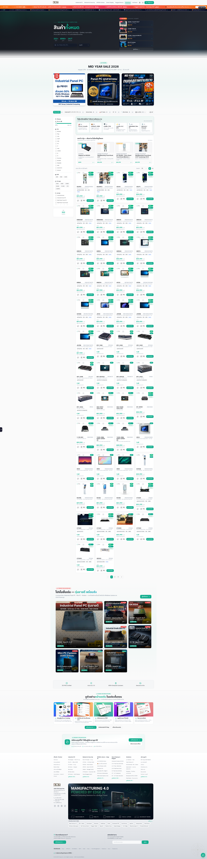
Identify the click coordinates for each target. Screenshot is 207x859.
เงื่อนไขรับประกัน (144, 767)
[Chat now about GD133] (118, 294)
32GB (57, 183)
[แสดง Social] (1, 429)
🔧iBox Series (126, 112)
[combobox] (84, 45)
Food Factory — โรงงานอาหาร (132, 778)
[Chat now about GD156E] (78, 326)
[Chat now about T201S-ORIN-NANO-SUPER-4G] (98, 449)
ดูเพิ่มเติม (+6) (86, 776)
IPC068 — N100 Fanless (88, 764)
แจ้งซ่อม (142, 764)
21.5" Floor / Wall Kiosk (116, 766)
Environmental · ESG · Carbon (132, 764)
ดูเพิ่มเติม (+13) (71, 776)
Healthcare (103, 823)
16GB (65, 177)
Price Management (96, 848)
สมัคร (145, 842)
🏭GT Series (103, 112)
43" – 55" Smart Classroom (117, 776)
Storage (59, 181)
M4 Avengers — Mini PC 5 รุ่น (74, 760)
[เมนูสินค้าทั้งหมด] (140, 2)
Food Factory (124, 823)
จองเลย (30, 7)
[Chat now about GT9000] (78, 569)
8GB (61, 177)
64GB (62, 183)
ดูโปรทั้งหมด (135, 49)
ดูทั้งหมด (150, 821)
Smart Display (110, 2)
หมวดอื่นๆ (140, 112)
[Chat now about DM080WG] (98, 232)
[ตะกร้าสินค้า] (142, 2)
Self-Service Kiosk (85, 826)
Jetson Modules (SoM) (101, 766)
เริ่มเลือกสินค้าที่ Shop (103, 727)
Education (96, 823)
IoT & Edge (125, 826)
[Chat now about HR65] (118, 478)
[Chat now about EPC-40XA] (78, 418)
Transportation (139, 823)
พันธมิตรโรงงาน (57, 764)
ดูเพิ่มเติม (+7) (100, 778)
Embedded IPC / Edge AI (102, 771)
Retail (109, 823)
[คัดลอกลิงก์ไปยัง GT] (118, 112)
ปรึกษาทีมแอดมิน (117, 727)
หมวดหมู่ (58, 193)
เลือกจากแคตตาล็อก (135, 744)
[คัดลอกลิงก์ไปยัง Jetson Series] (96, 112)
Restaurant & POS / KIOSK (131, 776)
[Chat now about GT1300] (78, 539)
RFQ (84, 200)
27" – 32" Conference (116, 773)
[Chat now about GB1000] (98, 570)
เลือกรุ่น (62, 7)
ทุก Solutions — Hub (130, 760)
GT (114, 112)
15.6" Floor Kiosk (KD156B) (117, 763)
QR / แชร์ (203, 7)
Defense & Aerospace (74, 826)
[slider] (56, 123)
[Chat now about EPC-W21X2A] (98, 387)
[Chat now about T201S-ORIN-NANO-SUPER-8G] (118, 449)
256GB (57, 186)
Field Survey (147, 823)
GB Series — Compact (72, 767)
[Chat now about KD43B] (118, 507)
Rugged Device (119, 2)
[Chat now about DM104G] (137, 232)
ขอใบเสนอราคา (165, 7)
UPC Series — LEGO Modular (74, 774)
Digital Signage (117, 826)
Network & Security (89, 2)
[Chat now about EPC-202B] (118, 356)
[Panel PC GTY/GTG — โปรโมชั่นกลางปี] (103, 89)
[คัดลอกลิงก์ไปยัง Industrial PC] (83, 112)
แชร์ (152, 112)
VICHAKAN (74, 848)
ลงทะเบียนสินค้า (144, 762)
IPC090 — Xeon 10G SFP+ (88, 767)
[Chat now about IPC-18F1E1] (137, 416)
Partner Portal (56, 767)
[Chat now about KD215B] (78, 507)
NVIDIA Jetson (100, 2)
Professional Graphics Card (102, 776)
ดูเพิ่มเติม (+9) (129, 780)
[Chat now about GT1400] (98, 539)
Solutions (128, 2)
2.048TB (58, 189)
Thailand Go (114, 848)
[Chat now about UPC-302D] (137, 356)
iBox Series (70, 769)
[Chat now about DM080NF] (78, 232)
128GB (67, 183)
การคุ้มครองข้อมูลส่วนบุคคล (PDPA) (63, 853)
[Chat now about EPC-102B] (98, 356)
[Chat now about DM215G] (98, 294)
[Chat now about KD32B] (98, 507)
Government (89, 823)
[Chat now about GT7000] (137, 539)
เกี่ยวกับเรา (56, 760)
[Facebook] (55, 806)
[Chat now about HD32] (137, 447)
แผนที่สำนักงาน (58, 802)
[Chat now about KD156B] (137, 478)
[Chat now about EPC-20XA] (137, 387)
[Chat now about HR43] (78, 478)
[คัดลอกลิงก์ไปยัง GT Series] (110, 112)
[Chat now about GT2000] (118, 539)
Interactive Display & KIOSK (117, 761)
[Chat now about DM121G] (78, 263)
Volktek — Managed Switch (88, 769)
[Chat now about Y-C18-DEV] (78, 447)
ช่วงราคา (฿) (59, 121)
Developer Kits (100, 768)
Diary (88, 848)
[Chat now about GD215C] (78, 200)
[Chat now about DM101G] (118, 232)
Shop (63, 848)
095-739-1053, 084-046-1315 (59, 800)
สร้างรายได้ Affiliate (57, 769)
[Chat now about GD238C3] (98, 200)
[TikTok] (65, 806)
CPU (58, 129)
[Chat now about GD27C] (137, 199)
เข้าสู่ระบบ (150, 2)
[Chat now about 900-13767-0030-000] (98, 418)
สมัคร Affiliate (56, 772)
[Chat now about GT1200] (137, 509)
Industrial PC (79, 2)
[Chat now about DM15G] (98, 263)
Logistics (131, 823)
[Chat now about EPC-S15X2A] (118, 387)
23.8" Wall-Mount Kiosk (116, 768)
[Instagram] (61, 806)
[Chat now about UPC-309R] (78, 387)
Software (134, 2)
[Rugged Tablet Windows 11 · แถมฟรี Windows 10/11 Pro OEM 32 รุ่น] (138, 89)
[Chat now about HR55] (98, 478)
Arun (109, 848)
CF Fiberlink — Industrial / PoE (89, 772)
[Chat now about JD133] (98, 326)
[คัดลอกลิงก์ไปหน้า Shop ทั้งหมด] (62, 112)
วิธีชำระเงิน (143, 769)
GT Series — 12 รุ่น (72, 764)
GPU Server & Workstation (102, 773)
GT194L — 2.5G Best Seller (88, 762)
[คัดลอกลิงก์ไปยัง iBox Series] (132, 112)
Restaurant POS (115, 823)
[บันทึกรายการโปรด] (83, 173)
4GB (57, 177)
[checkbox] (77, 172)
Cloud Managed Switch (87, 774)
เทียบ (79, 172)
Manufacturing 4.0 (134, 826)
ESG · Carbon (81, 823)
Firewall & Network (144, 826)
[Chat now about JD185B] (137, 326)
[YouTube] (58, 806)
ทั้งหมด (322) (57, 112)
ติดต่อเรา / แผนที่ (144, 774)
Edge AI (101, 826)
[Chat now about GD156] (137, 294)
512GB (62, 186)
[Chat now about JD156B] (118, 326)
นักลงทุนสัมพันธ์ (57, 762)
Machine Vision (108, 826)
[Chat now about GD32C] (118, 199)
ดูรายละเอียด (90, 200)
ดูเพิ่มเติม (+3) (144, 776)
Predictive (104, 848)
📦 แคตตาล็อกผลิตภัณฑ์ (102, 763)
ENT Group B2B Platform (146, 760)
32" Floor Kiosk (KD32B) (117, 771)
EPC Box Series (71, 772)
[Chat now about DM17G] (137, 263)
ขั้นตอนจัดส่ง (143, 772)
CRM (80, 848)
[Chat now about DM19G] (78, 294)
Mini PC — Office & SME (73, 762)
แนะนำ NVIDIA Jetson (101, 761)
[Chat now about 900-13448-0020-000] (118, 418)
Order (84, 848)
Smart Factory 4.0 (129, 762)
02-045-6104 (58, 798)
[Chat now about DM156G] (118, 263)
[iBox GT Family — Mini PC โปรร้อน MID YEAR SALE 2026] (69, 89)
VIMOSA (68, 848)
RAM (58, 174)
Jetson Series (90, 112)
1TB (67, 186)
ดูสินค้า (123, 7)
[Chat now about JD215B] (78, 357)
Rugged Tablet (94, 826)
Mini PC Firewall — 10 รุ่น (88, 760)
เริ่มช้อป (91, 7)
